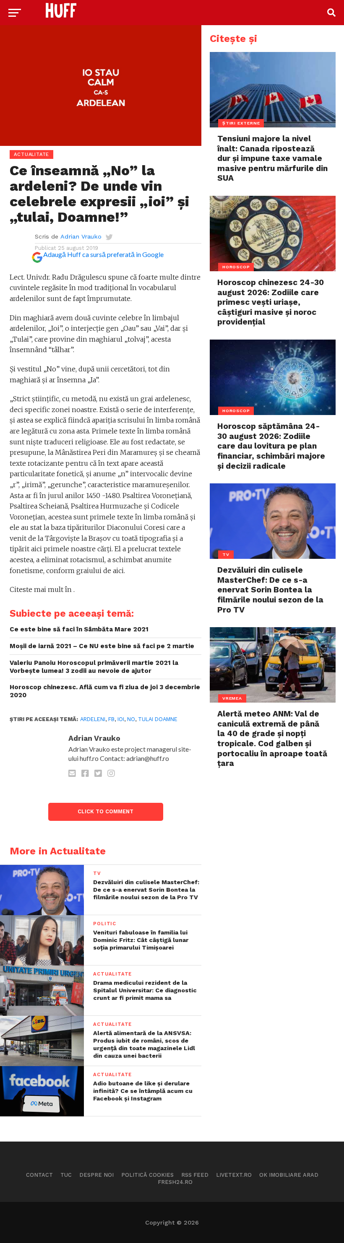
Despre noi (96, 1175)
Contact (39, 1175)
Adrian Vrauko (81, 236)
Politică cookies (147, 1175)
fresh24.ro (175, 1182)
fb (111, 719)
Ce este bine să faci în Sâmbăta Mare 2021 (79, 629)
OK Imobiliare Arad (288, 1175)
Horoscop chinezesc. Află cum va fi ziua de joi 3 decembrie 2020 (105, 691)
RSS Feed (194, 1175)
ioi (120, 719)
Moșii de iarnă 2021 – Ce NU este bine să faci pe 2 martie (102, 646)
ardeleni (92, 719)
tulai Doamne (157, 719)
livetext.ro (234, 1175)
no (131, 719)
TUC (66, 1175)
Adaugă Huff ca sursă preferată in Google (103, 254)
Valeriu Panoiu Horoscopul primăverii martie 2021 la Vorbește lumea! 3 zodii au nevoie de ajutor (94, 667)
